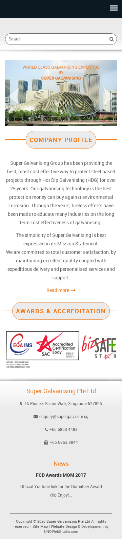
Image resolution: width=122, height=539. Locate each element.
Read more (57, 290)
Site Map (40, 526)
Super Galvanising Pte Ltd (68, 521)
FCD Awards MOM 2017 (61, 475)
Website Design (64, 526)
